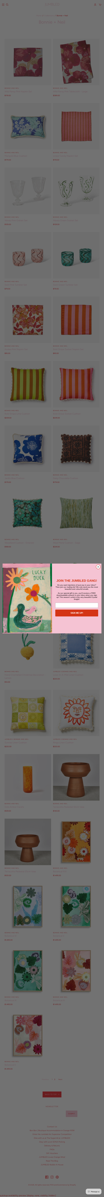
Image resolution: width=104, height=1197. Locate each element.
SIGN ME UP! (77, 613)
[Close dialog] (98, 567)
